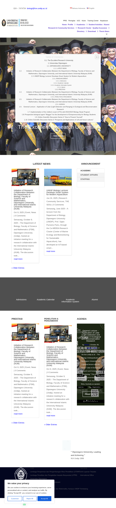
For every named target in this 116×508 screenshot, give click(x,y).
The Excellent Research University (60, 60)
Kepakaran (104, 21)
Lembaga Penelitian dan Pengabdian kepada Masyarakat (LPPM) (53, 475)
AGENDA (62, 104)
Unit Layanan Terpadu (88, 472)
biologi (87, 345)
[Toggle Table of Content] (95, 57)
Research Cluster (84, 28)
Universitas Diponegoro (58, 63)
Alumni (106, 24)
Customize (15, 499)
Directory (80, 31)
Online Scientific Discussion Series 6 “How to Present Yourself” (60, 117)
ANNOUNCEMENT (62, 78)
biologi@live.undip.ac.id (37, 8)
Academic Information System (63, 85)
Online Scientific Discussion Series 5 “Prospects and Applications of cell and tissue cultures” (60, 120)
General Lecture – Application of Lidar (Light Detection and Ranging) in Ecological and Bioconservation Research (60, 108)
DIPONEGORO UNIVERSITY (60, 66)
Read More (90, 394)
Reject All (30, 499)
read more (18, 259)
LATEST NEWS (61, 68)
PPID (65, 21)
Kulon (84, 21)
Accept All (44, 499)
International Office (87, 475)
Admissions (63, 81)
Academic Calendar (63, 83)
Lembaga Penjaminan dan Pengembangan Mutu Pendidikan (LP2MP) (55, 472)
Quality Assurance (100, 28)
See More (58, 136)
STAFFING (85, 179)
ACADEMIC (85, 171)
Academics (80, 24)
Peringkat (71, 21)
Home (64, 24)
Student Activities (96, 24)
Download (92, 31)
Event (27, 212)
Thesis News (104, 31)
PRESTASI (62, 89)
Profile (70, 24)
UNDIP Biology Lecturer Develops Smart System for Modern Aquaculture (60, 76)
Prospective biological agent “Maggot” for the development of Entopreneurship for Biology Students (60, 114)
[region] (29, 491)
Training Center (93, 21)
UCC (78, 21)
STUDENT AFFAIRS (89, 175)
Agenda (89, 348)
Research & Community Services (61, 28)
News (33, 212)
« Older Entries (18, 268)
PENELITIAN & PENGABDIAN (63, 97)
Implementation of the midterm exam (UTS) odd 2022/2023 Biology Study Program (60, 112)
